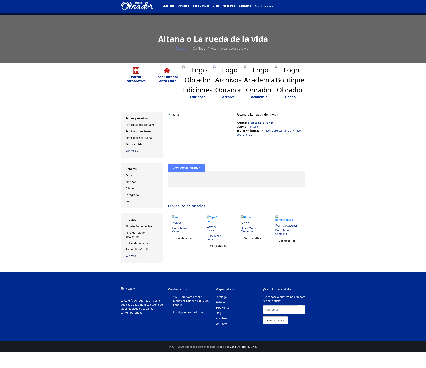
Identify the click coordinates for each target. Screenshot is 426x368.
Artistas (183, 6)
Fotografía (132, 195)
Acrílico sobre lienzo (138, 131)
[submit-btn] (300, 308)
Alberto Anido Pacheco (140, 226)
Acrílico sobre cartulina (140, 125)
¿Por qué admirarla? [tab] (186, 167)
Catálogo (168, 6)
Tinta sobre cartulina (139, 138)
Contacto (245, 6)
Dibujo (130, 188)
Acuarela (131, 175)
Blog (216, 6)
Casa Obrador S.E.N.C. (243, 347)
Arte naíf (131, 182)
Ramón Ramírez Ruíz (139, 249)
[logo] (137, 5)
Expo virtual (201, 6)
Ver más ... (132, 151)
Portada (181, 48)
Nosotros (229, 6)
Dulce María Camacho (139, 243)
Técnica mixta (134, 144)
